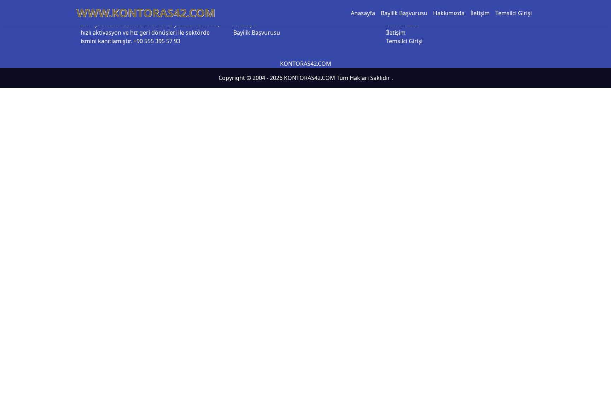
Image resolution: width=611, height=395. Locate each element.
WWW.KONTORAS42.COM (145, 12)
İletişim (480, 13)
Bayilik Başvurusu (404, 13)
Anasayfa (363, 13)
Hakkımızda (449, 13)
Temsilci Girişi (513, 13)
